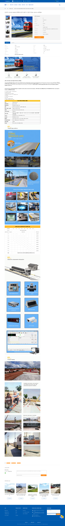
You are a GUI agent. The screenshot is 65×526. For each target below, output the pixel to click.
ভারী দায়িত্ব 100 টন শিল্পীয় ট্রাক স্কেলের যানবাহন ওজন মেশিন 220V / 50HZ (21, 495)
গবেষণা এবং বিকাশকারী (25, 513)
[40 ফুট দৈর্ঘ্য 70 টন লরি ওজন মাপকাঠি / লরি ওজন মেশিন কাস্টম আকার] (56, 488)
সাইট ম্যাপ (26, 522)
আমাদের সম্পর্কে (11, 4)
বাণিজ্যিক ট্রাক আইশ (7, 512)
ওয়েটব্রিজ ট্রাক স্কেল (7, 513)
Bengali (57, 1)
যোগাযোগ (44, 475)
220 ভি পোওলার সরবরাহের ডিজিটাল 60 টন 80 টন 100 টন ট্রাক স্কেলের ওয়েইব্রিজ (23, 8)
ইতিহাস (16, 512)
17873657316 (10, 471)
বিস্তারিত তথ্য (7, 42)
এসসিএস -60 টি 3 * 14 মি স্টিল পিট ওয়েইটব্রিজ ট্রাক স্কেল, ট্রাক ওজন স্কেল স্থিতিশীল (32, 495)
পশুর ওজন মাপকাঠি (6, 515)
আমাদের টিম (17, 515)
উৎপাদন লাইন (24, 510)
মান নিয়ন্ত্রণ (19, 4)
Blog (27, 4)
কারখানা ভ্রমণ (15, 4)
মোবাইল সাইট (38, 522)
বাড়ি (6, 4)
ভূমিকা (16, 510)
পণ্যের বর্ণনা (12, 42)
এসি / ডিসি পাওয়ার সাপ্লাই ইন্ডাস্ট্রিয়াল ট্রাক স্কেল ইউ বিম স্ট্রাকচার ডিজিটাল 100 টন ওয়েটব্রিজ (44, 495)
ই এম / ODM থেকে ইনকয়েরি (26, 512)
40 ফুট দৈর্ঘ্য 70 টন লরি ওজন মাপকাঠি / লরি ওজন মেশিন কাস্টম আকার (55, 495)
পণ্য (8, 4)
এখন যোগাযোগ (39, 37)
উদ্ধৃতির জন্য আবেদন (31, 4)
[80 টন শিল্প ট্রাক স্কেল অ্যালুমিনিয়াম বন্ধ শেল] (10, 488)
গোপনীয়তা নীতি (32, 522)
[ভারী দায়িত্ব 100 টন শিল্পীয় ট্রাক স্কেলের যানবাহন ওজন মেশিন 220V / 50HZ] (21, 488)
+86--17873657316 (28, 1)
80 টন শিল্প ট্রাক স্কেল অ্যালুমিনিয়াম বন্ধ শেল (9, 495)
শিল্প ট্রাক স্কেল (6, 510)
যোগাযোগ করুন (23, 4)
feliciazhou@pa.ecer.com (18, 1)
